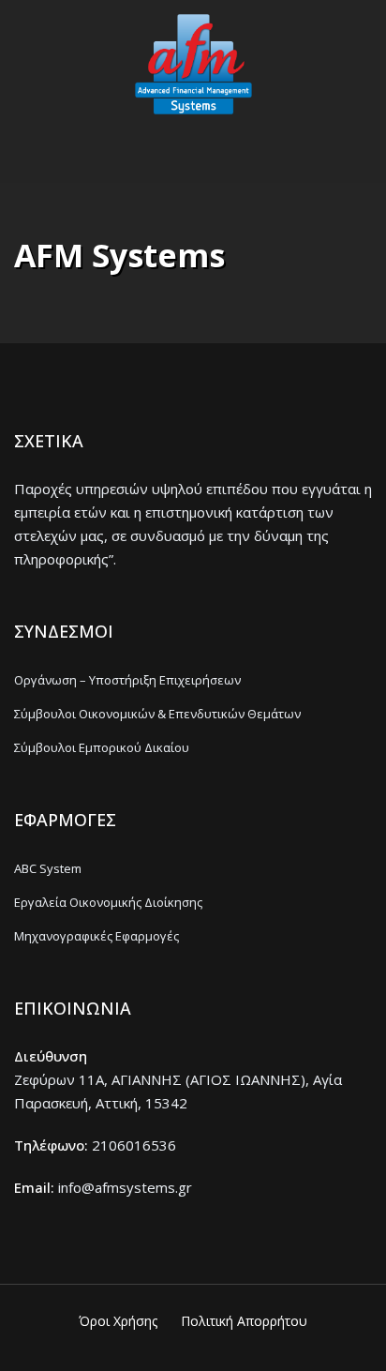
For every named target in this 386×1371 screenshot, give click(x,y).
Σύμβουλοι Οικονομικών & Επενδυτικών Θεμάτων (157, 713)
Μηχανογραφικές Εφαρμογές (96, 935)
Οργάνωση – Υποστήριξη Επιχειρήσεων (127, 679)
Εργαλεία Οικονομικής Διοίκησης (108, 902)
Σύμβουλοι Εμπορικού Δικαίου (101, 747)
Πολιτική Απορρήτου (244, 1321)
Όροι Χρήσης (118, 1321)
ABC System (48, 868)
